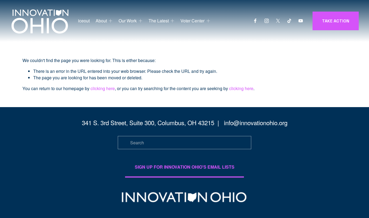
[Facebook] (255, 20)
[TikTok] (289, 20)
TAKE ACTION (335, 21)
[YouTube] (300, 20)
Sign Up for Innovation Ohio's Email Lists (184, 167)
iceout (84, 21)
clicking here (102, 88)
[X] (278, 20)
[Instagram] (266, 20)
